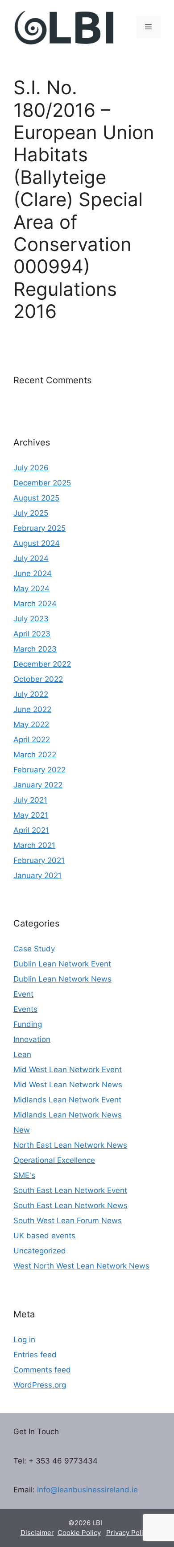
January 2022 (37, 784)
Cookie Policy (79, 1532)
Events (25, 1009)
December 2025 (42, 482)
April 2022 (31, 739)
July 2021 (30, 799)
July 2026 (31, 467)
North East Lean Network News (70, 1145)
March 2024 (35, 603)
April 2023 (31, 633)
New (21, 1129)
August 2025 (36, 497)
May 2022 (31, 724)
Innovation (31, 1039)
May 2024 (31, 588)
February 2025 (39, 528)
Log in (24, 1339)
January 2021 (37, 875)
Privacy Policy (128, 1532)
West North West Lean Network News (81, 1265)
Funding (27, 1024)
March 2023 (35, 648)
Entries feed (35, 1354)
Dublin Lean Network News (62, 978)
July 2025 (30, 513)
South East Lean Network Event (70, 1190)
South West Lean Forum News (67, 1220)
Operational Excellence (54, 1160)
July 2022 (30, 694)
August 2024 (36, 543)
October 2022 (38, 679)
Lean (22, 1054)
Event (23, 994)
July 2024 (31, 558)
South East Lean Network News (70, 1205)
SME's (24, 1175)
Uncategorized (39, 1250)
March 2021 (34, 845)
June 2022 (32, 709)
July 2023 (31, 618)
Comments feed (42, 1369)
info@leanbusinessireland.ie (87, 1489)
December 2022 (42, 664)
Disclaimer (37, 1532)
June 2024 (32, 573)
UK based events (44, 1235)
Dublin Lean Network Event (62, 963)
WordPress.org (39, 1384)
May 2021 (30, 815)
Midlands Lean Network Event (67, 1099)
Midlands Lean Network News (67, 1114)
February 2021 (39, 860)
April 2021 (31, 830)
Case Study (34, 948)
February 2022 (39, 769)
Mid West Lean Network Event (67, 1069)
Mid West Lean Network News (67, 1084)
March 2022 (34, 754)
